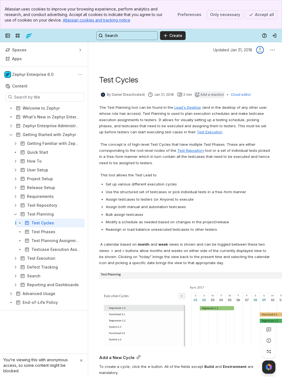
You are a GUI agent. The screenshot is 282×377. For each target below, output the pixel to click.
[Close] (81, 360)
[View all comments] (268, 329)
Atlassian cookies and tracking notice (96, 20)
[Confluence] (29, 35)
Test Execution (209, 132)
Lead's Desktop (187, 107)
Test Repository (190, 150)
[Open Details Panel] (268, 340)
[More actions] (80, 74)
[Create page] (268, 351)
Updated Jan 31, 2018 (232, 49)
